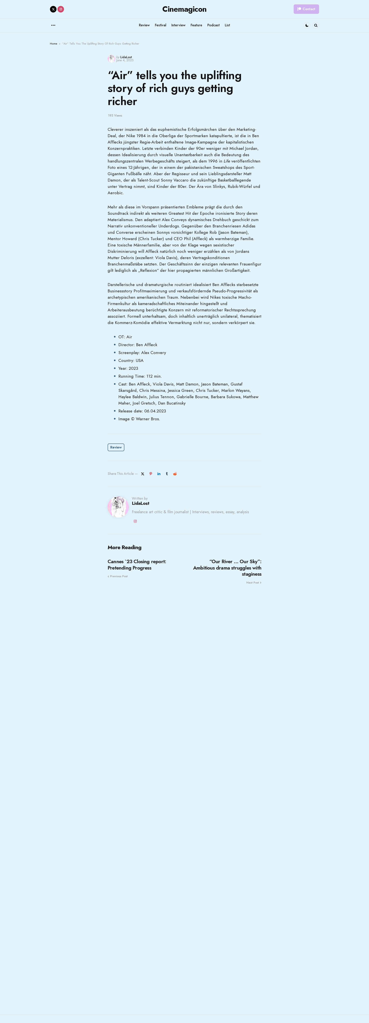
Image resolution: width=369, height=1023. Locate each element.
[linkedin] (158, 474)
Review (116, 447)
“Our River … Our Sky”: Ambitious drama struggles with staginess (227, 567)
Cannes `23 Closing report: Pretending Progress (137, 564)
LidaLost (126, 57)
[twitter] (53, 9)
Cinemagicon (184, 9)
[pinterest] (150, 474)
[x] (142, 474)
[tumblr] (167, 474)
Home (53, 43)
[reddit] (175, 474)
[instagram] (60, 9)
